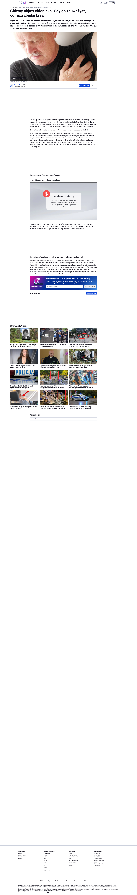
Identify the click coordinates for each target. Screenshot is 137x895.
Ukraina (45, 855)
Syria (45, 862)
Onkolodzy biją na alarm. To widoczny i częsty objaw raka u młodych (64, 130)
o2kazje (40, 2)
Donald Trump (97, 855)
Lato (70, 863)
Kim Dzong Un (97, 853)
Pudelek (20, 858)
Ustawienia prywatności (93, 881)
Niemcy (45, 867)
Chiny (70, 858)
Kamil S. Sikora (18, 85)
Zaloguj (112, 2)
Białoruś (45, 869)
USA (44, 865)
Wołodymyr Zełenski (98, 863)
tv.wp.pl (20, 856)
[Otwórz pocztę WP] (101, 2)
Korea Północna (47, 853)
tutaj (48, 891)
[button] (106, 3)
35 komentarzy (85, 85)
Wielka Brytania (47, 870)
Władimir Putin (97, 856)
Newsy (70, 853)
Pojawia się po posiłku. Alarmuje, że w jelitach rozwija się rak (61, 257)
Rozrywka (54, 2)
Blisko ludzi (32, 2)
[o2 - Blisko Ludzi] (26, 2)
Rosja (45, 858)
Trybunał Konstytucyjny (74, 860)
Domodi (20, 853)
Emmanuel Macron (98, 858)
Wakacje (70, 865)
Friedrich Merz (97, 865)
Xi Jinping (96, 862)
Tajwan (45, 863)
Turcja (45, 856)
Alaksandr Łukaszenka (99, 860)
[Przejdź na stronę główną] (20, 4)
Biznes (69, 2)
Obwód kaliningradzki (73, 856)
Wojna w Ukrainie (72, 862)
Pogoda (62, 2)
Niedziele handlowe (73, 855)
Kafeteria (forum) (22, 855)
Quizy (47, 2)
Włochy (45, 860)
